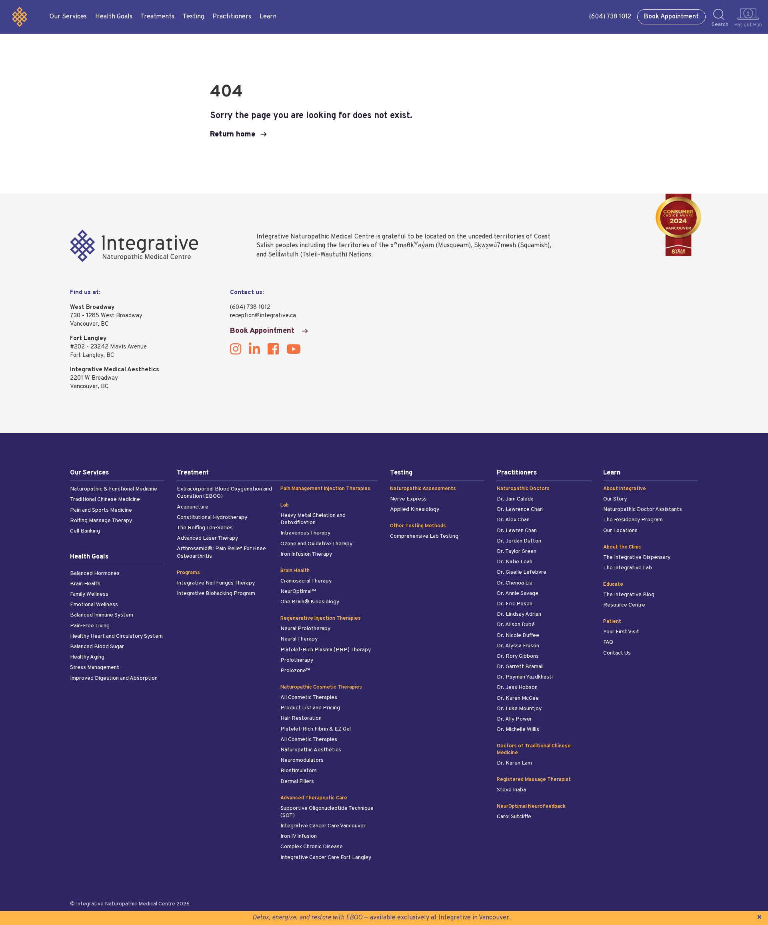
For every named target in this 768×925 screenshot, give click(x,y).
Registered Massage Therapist (534, 780)
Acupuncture (192, 507)
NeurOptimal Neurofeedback (531, 806)
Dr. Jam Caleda (515, 499)
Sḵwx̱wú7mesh (495, 246)
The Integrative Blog (628, 594)
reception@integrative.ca (263, 316)
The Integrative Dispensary (636, 557)
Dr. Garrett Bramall (520, 666)
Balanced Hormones (95, 573)
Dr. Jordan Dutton (519, 541)
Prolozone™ (295, 670)
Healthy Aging (87, 657)
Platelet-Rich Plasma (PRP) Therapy (325, 650)
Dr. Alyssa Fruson (518, 646)
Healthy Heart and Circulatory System (116, 636)
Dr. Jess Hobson (517, 687)
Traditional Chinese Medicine (105, 499)
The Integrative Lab (627, 568)
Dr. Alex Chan (513, 520)
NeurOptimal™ (298, 591)
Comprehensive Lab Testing (424, 536)
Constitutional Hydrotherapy (212, 517)
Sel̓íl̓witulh (283, 255)
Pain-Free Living (90, 626)
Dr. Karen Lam (514, 763)
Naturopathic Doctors (523, 489)
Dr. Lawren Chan (517, 530)
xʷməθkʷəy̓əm (412, 246)
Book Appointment (671, 17)
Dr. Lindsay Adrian (519, 614)
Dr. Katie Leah (514, 562)
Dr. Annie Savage (517, 593)
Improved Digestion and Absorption (114, 678)
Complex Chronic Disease (311, 846)
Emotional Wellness (94, 604)
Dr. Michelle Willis (518, 729)
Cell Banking (85, 531)
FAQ (608, 642)
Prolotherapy (296, 660)
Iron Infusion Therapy (306, 554)
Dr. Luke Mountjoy (519, 708)
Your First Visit (621, 632)
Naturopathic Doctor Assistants (642, 509)
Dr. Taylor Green (516, 551)
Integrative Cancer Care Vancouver (323, 826)
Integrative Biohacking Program (216, 593)
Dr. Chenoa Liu (514, 583)
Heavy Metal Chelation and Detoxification (313, 519)
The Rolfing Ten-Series (205, 528)
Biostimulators (298, 770)
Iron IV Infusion (298, 836)
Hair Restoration (301, 718)
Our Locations (620, 530)
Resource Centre (624, 605)
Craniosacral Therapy (306, 581)
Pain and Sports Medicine (101, 510)
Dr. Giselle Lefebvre (521, 572)
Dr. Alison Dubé (516, 624)
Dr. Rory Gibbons (518, 656)
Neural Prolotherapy (305, 628)
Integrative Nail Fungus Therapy (216, 583)
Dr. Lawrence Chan (520, 509)
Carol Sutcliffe (514, 816)
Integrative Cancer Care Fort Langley (325, 857)
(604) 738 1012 (610, 17)
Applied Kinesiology (414, 509)
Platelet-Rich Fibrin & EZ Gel (315, 729)
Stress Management (94, 667)
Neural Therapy (299, 639)
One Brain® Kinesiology (309, 602)
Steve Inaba (511, 790)
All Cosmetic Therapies (308, 697)
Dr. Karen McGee (518, 698)
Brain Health (85, 584)
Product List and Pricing (310, 708)
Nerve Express (408, 499)
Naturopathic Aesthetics (310, 750)
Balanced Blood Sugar (97, 646)
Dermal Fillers (297, 781)
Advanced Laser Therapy (207, 538)
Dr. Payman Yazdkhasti (525, 677)
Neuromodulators (302, 760)
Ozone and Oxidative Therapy (316, 544)
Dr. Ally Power (514, 719)
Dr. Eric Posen (514, 604)
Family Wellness (89, 594)
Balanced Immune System (101, 615)
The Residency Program (633, 520)
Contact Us (617, 653)
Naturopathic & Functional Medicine (113, 489)
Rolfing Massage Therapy (101, 520)
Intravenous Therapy (305, 533)
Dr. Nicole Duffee (518, 635)
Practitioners (231, 17)
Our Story (615, 499)
